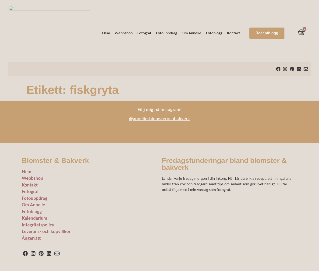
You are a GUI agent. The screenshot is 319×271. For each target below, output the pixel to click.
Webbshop (124, 33)
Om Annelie (191, 33)
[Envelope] (306, 69)
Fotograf (144, 33)
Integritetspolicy (38, 225)
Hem (106, 33)
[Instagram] (285, 69)
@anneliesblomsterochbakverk (159, 119)
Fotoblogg (214, 33)
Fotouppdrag (166, 33)
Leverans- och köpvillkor (46, 231)
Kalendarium (34, 218)
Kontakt (233, 33)
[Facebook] (278, 69)
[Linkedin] (299, 69)
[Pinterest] (292, 69)
